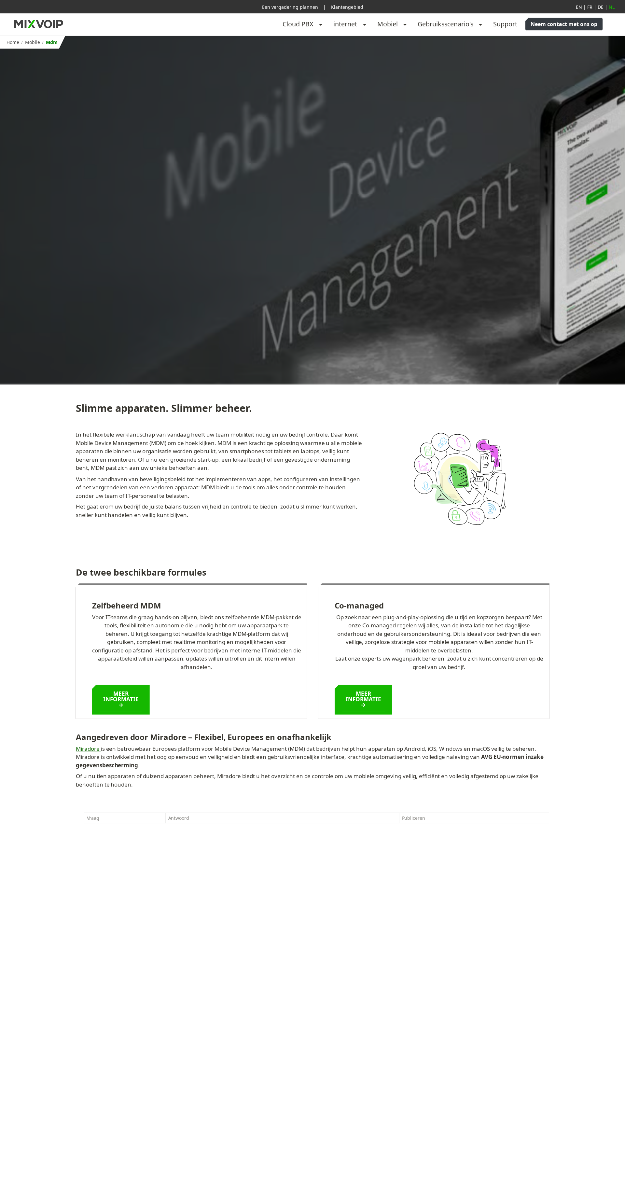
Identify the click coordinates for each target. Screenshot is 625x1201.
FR (589, 7)
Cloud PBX (298, 24)
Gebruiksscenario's (445, 24)
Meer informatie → (121, 699)
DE (601, 7)
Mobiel (387, 24)
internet (345, 24)
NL (612, 7)
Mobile (32, 42)
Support (505, 24)
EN (579, 7)
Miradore (88, 748)
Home (13, 42)
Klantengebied (347, 7)
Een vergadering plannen (290, 7)
